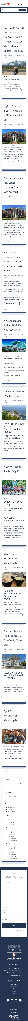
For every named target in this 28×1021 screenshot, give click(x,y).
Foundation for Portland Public (13, 537)
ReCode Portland (12, 811)
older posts (6, 771)
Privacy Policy (5, 919)
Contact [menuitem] (14, 993)
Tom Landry (8, 55)
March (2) (13, 849)
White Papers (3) (12, 796)
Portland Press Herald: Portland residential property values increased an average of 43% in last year (14, 297)
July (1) (12, 836)
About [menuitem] (14, 989)
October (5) (13, 856)
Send (14, 925)
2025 (9, 827)
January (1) (13, 822)
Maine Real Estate (12, 807)
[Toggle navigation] (25, 3)
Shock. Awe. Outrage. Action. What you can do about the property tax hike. (13, 261)
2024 (9, 843)
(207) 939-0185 (18, 4)
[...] (22, 375)
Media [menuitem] (14, 991)
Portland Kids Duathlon (11, 532)
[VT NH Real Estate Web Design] (14, 1017)
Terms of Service (4, 932)
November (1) (14, 840)
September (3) (14, 838)
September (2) (14, 854)
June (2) (12, 834)
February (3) (14, 847)
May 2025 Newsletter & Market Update (11, 558)
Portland (10, 809)
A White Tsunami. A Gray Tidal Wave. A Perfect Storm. (14, 325)
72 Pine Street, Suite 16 (15, 974)
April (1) (13, 824)
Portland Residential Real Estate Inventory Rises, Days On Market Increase (14, 187)
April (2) (13, 831)
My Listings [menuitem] (14, 986)
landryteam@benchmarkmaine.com (15, 970)
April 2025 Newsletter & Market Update (11, 715)
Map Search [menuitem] (14, 984)
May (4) (12, 833)
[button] (22, 10)
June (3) (12, 851)
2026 (9, 819)
